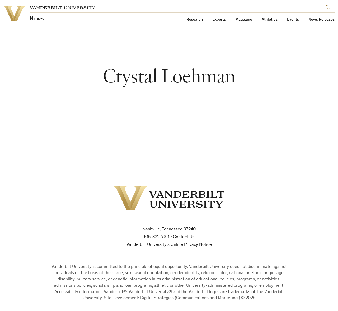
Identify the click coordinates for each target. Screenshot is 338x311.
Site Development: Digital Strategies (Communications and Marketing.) (172, 298)
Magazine (243, 20)
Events (293, 20)
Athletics (270, 20)
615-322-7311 (156, 237)
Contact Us (183, 237)
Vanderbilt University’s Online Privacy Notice (169, 245)
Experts (219, 20)
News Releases (321, 20)
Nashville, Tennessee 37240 (169, 229)
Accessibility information (78, 292)
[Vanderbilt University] (169, 198)
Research (194, 20)
